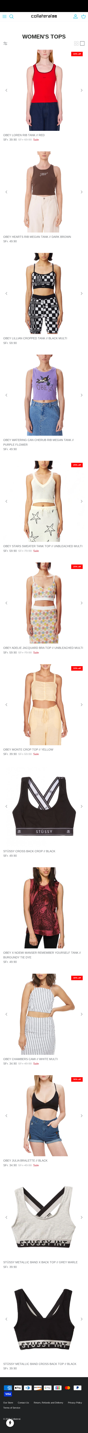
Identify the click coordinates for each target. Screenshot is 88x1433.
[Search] (13, 16)
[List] (82, 43)
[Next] (82, 90)
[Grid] (76, 43)
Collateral (15, 1419)
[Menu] (4, 16)
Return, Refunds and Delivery (48, 1402)
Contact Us (23, 1402)
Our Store (8, 1402)
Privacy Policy (75, 1402)
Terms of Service (11, 1408)
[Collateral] (44, 16)
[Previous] (6, 90)
